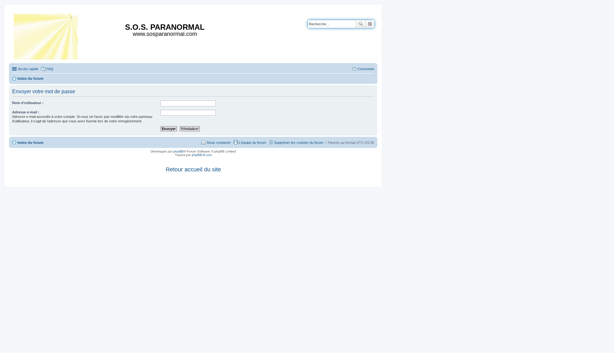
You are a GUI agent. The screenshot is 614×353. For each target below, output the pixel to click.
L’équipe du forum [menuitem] (252, 142)
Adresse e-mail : (25, 112)
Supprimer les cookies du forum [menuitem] (298, 142)
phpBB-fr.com (202, 155)
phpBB (178, 151)
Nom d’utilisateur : (27, 103)
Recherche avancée (370, 24)
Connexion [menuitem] (366, 69)
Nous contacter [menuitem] (219, 142)
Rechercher (361, 24)
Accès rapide (28, 69)
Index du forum (30, 142)
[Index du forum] (46, 35)
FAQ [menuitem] (49, 69)
